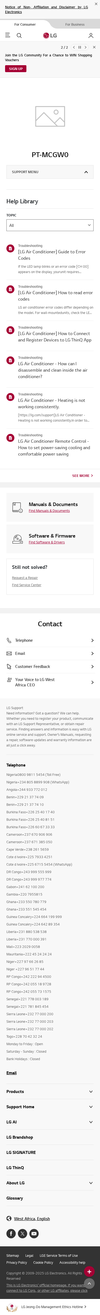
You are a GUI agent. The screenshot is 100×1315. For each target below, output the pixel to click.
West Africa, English (32, 1218)
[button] (50, 1106)
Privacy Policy (16, 1262)
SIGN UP (16, 68)
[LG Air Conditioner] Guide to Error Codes (52, 254)
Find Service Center (26, 584)
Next (86, 47)
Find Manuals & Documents (49, 510)
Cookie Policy (43, 1262)
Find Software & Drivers (47, 542)
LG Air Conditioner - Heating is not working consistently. (51, 403)
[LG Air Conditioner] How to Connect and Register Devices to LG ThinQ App (54, 336)
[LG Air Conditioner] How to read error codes (55, 295)
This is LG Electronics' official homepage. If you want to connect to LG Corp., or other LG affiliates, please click (47, 1288)
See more (81, 475)
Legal (29, 1255)
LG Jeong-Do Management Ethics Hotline (52, 1306)
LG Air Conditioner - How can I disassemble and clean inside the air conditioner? (52, 369)
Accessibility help (72, 1262)
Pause (80, 47)
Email (11, 1072)
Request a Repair (25, 577)
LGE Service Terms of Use (59, 1255)
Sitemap (12, 1255)
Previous (74, 47)
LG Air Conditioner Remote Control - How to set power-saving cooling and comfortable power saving (54, 447)
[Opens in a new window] (11, 1233)
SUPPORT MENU (25, 171)
